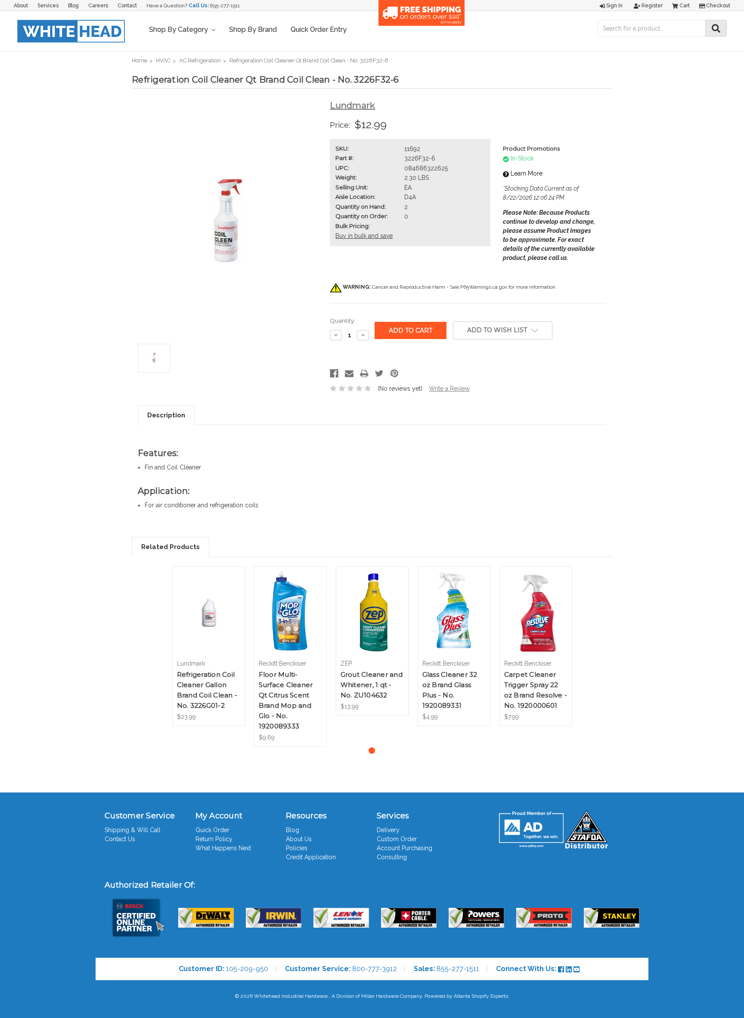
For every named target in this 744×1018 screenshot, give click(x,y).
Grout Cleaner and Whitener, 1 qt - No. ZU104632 (372, 684)
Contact (127, 6)
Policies (296, 848)
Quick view (208, 605)
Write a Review (449, 388)
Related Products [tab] (170, 547)
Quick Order (212, 830)
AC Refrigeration (200, 60)
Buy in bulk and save (364, 235)
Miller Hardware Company (391, 996)
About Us (299, 839)
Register (651, 6)
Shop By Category (179, 29)
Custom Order (397, 839)
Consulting (392, 857)
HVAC (163, 60)
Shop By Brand (253, 29)
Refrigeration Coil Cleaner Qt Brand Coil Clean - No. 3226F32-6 (308, 60)
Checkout (717, 6)
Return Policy (213, 839)
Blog (73, 6)
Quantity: (342, 320)
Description (166, 415)
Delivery (388, 830)
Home (139, 60)
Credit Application (311, 857)
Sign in (614, 6)
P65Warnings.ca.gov (483, 287)
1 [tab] (372, 750)
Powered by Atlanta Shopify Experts (466, 996)
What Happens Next (223, 848)
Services (48, 6)
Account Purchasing (404, 848)
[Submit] (716, 28)
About (21, 6)
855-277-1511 (225, 6)
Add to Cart (208, 620)
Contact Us (120, 839)
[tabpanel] (208, 646)
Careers (98, 6)
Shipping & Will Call (133, 830)
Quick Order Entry (319, 29)
